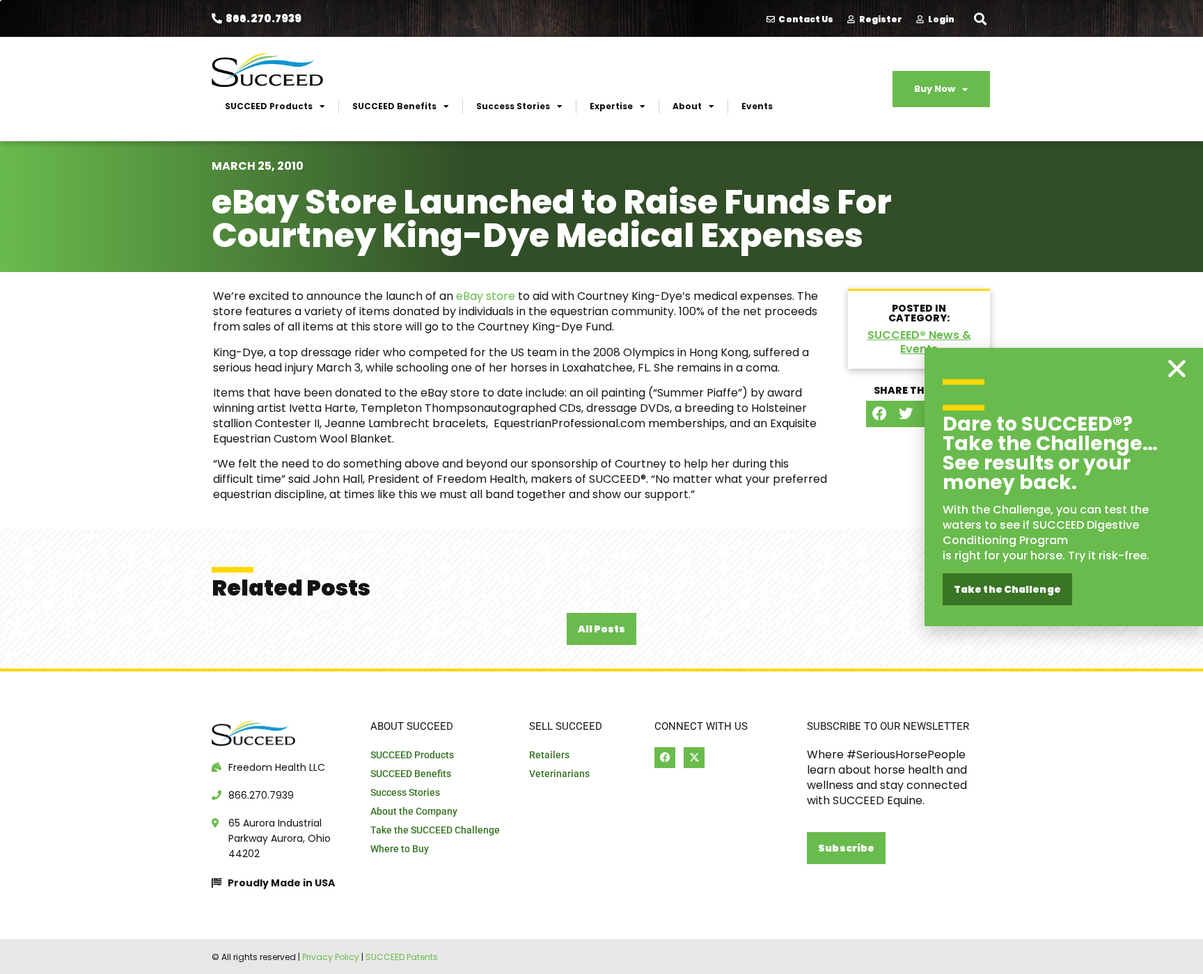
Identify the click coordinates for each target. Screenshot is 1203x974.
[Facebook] (664, 757)
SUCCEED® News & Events (919, 342)
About (687, 106)
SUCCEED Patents (401, 957)
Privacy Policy (330, 957)
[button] (979, 18)
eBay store (485, 296)
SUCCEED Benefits (394, 106)
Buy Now (934, 88)
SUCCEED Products (269, 106)
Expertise (611, 106)
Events (757, 106)
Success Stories (513, 106)
